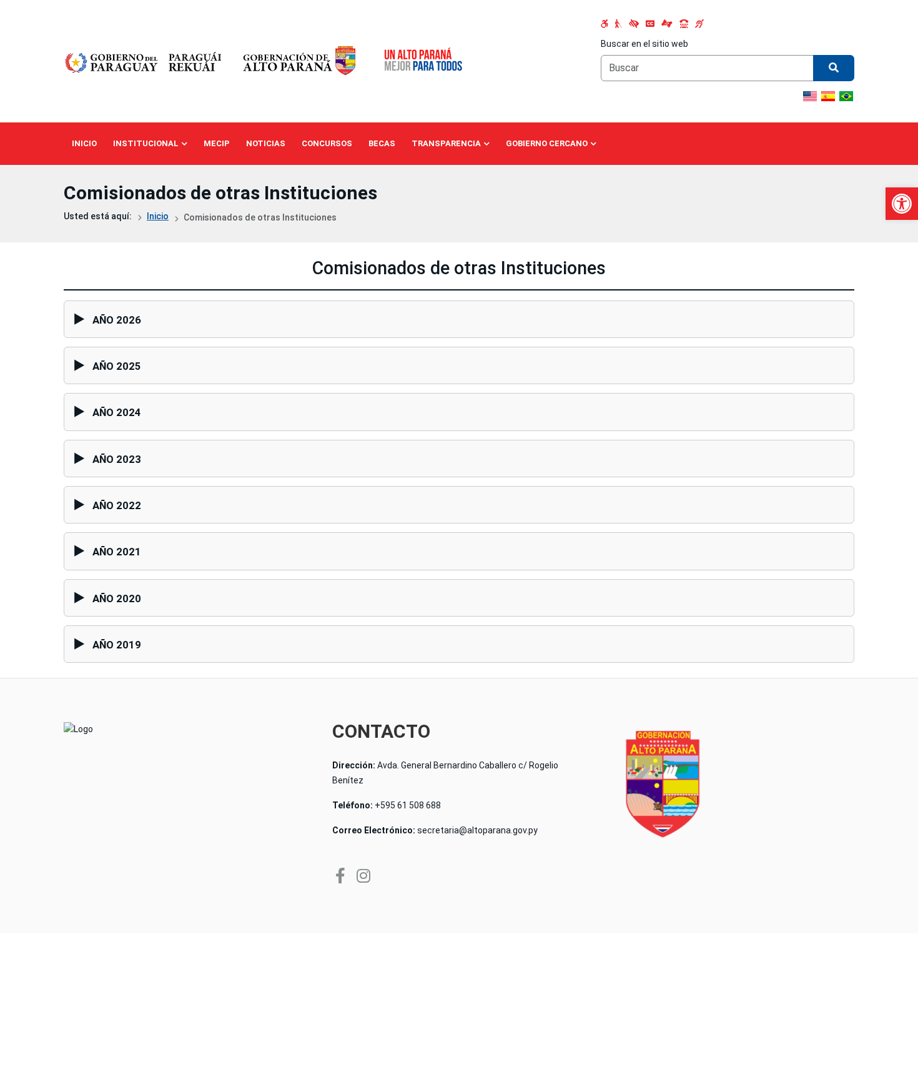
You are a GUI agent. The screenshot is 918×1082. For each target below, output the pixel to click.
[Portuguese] (846, 96)
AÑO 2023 (116, 459)
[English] (810, 96)
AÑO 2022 (116, 505)
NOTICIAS (265, 143)
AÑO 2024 (116, 412)
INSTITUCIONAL (146, 143)
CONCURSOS (327, 143)
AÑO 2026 (116, 320)
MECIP (217, 143)
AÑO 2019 (116, 644)
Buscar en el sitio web (644, 44)
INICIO (84, 143)
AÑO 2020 (116, 598)
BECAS (381, 143)
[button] (902, 203)
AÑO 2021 (116, 551)
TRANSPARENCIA (446, 143)
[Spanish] (828, 96)
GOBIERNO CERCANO (547, 143)
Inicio (158, 216)
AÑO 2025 (116, 366)
